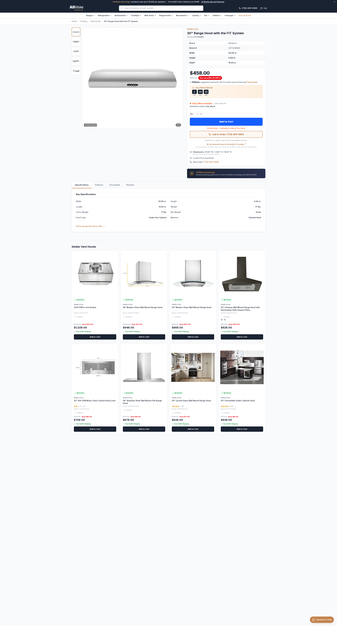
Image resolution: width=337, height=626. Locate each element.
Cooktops (135, 15)
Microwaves (181, 15)
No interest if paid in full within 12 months (228, 144)
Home (74, 21)
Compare (79, 317)
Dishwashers (120, 15)
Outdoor (216, 15)
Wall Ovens (149, 15)
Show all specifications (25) (89, 226)
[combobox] (161, 8)
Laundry (195, 15)
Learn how (252, 82)
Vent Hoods (95, 21)
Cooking (83, 21)
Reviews (130, 185)
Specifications (82, 185)
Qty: (192, 114)
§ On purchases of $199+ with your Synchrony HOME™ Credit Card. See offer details (226, 147)
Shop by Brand (245, 15)
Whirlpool (193, 29)
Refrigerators (103, 15)
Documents (115, 185)
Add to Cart (226, 121)
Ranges (89, 15)
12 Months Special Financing (212, 2)
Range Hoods (165, 15)
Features (99, 185)
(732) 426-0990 (211, 162)
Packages (229, 15)
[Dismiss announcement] (334, 1)
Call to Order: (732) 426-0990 (228, 134)
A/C (205, 15)
